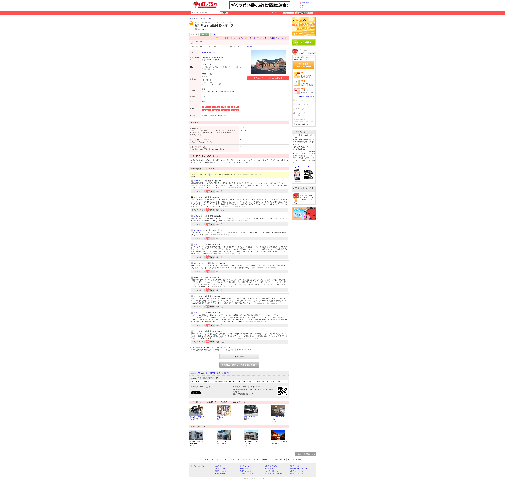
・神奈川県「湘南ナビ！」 (271, 471)
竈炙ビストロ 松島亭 (196, 417)
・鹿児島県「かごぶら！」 (246, 473)
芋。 (212, 174)
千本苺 (196, 181)
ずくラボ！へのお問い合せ (297, 459)
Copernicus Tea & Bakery (277, 418)
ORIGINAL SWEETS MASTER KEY (196, 442)
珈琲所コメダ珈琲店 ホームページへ (215, 116)
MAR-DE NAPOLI (223, 441)
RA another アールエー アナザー (252, 442)
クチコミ (204, 34)
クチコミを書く (224, 38)
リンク (255, 459)
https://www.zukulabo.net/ (304, 167)
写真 (213, 34)
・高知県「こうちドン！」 (296, 473)
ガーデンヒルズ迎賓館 (279, 441)
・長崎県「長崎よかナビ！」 (297, 466)
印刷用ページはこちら (280, 38)
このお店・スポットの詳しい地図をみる (268, 78)
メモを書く (264, 38)
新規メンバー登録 (304, 12)
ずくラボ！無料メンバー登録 (303, 65)
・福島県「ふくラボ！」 (221, 468)
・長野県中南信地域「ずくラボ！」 (299, 468)
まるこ (196, 216)
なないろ (220, 417)
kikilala (196, 277)
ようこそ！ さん (275, 12)
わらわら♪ (197, 230)
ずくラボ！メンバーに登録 (302, 151)
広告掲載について (266, 459)
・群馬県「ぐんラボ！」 (221, 471)
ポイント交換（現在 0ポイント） (303, 114)
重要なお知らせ (306, 3)
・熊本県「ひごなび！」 (246, 466)
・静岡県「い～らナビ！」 (296, 471)
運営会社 (282, 459)
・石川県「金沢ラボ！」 (221, 473)
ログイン (288, 12)
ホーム (303, 8)
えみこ (196, 197)
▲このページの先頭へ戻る (305, 454)
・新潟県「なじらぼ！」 (246, 468)
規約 (276, 459)
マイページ (300, 109)
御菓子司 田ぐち (250, 417)
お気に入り (252, 38)
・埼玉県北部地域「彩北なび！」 (273, 473)
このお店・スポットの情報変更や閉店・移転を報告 (211, 373)
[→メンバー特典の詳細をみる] (303, 97)
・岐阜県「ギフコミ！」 (271, 468)
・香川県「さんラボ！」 (246, 471)
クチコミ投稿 (229, 459)
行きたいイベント (302, 105)
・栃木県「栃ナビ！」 (220, 466)
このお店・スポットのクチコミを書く (239, 365)
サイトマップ (209, 459)
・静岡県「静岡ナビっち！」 (272, 466)
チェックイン (238, 38)
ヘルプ (303, 5)
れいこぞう (198, 263)
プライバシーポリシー (244, 459)
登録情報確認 (300, 119)
